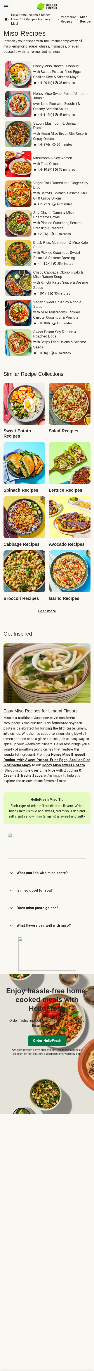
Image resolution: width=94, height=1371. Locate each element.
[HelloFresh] (47, 6)
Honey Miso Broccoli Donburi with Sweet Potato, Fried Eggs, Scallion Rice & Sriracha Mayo (46, 760)
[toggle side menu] (6, 6)
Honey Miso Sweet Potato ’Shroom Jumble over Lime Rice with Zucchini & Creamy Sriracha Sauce (44, 770)
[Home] (6, 19)
